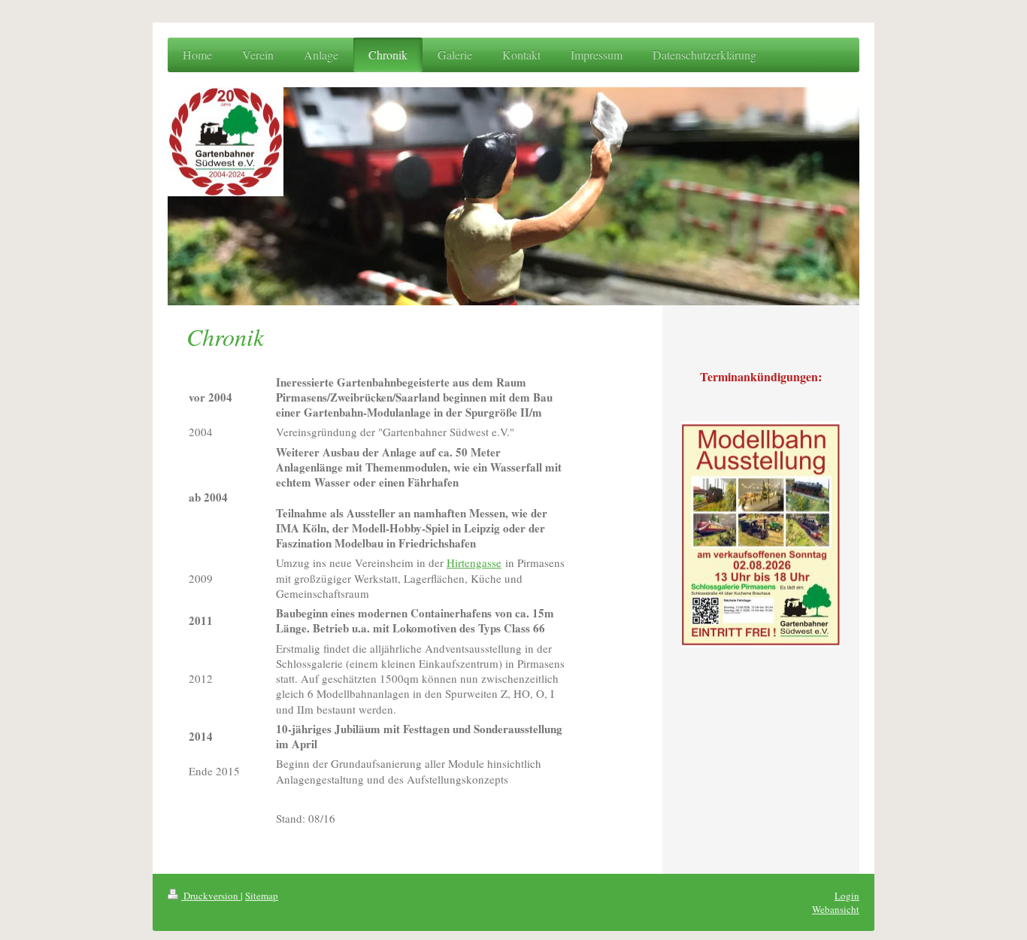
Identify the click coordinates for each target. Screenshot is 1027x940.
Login (847, 895)
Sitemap (261, 895)
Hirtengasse (474, 562)
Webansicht (835, 909)
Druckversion (211, 895)
